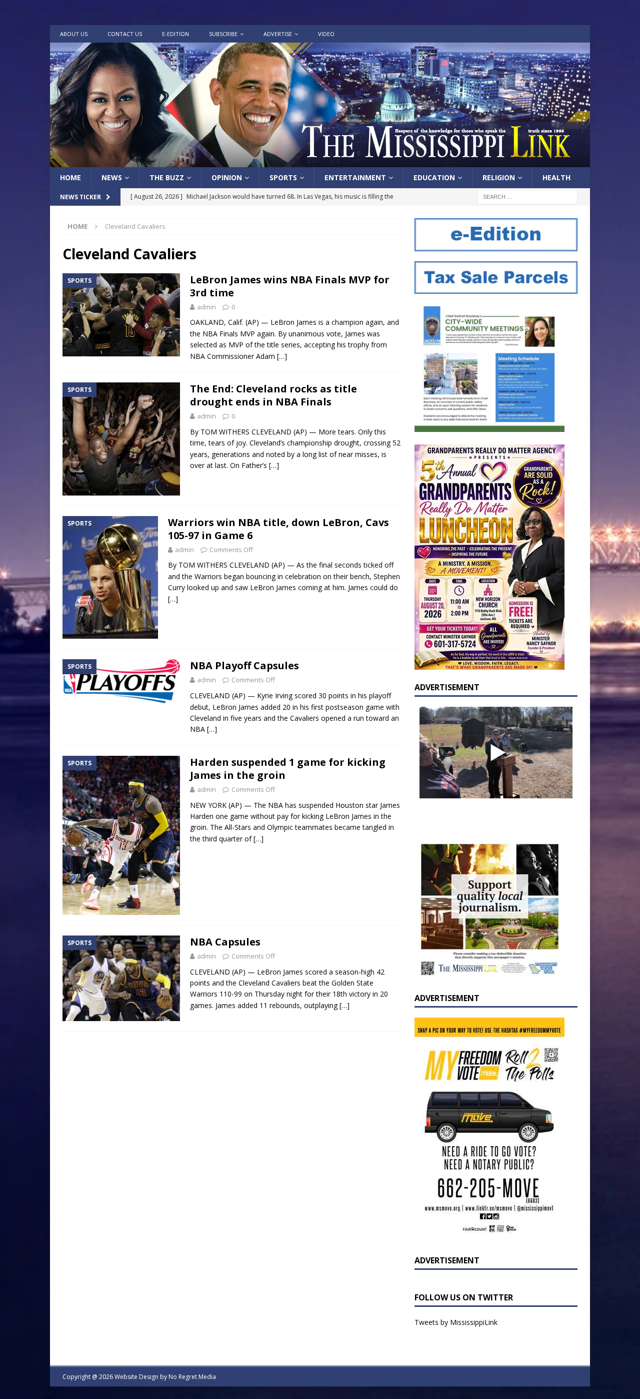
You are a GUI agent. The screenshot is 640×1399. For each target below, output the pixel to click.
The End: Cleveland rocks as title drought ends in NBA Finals (273, 395)
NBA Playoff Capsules (244, 665)
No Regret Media (192, 1376)
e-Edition (175, 34)
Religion (498, 177)
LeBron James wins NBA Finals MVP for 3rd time (290, 286)
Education (434, 177)
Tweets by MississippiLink (456, 1322)
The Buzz (167, 177)
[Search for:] (528, 196)
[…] (282, 356)
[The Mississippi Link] (320, 161)
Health (556, 177)
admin (206, 306)
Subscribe (223, 34)
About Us (74, 34)
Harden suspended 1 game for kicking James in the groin (288, 768)
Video (326, 34)
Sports (283, 177)
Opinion (227, 177)
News (112, 177)
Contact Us (125, 34)
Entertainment (355, 177)
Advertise (278, 34)
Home (70, 177)
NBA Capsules (225, 942)
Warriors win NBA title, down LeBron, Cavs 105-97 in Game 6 (278, 529)
